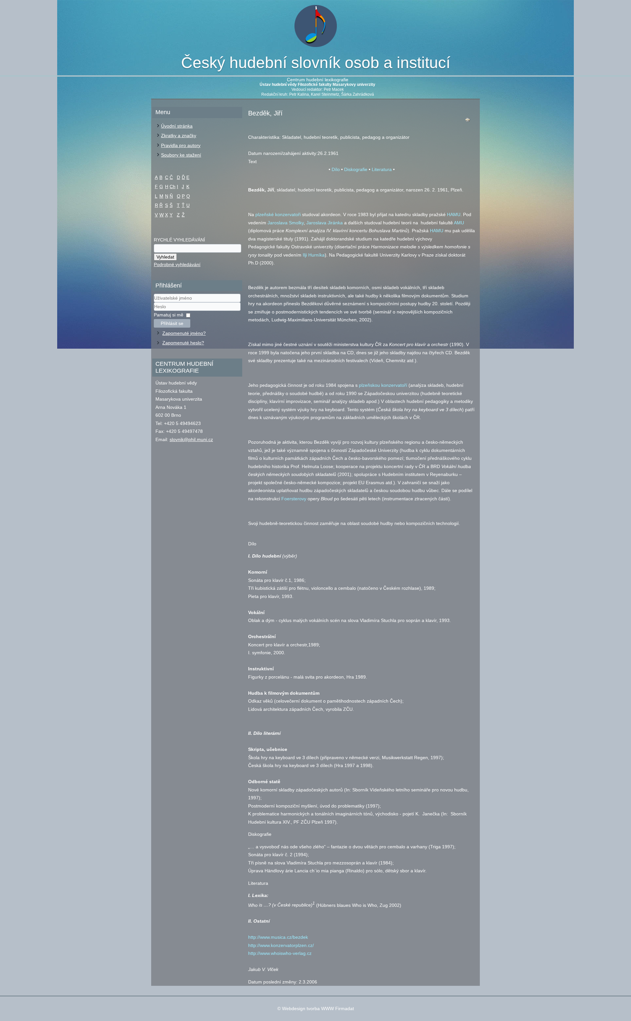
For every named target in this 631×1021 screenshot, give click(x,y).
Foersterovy (293, 498)
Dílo (336, 169)
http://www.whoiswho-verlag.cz (280, 953)
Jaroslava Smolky (286, 222)
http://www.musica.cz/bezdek (278, 937)
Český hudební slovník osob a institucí (315, 62)
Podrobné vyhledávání (177, 264)
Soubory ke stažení (181, 155)
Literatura (382, 169)
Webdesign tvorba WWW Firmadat (318, 1008)
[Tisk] (467, 121)
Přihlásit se (172, 323)
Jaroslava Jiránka (324, 222)
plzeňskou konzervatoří (383, 385)
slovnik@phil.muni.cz (191, 439)
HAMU (453, 214)
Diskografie (355, 169)
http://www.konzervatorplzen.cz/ (281, 945)
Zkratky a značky (178, 135)
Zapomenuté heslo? (183, 342)
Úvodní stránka (177, 126)
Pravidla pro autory (180, 145)
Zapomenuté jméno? (184, 333)
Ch (172, 186)
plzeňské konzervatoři (278, 214)
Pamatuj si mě (168, 314)
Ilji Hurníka (314, 255)
